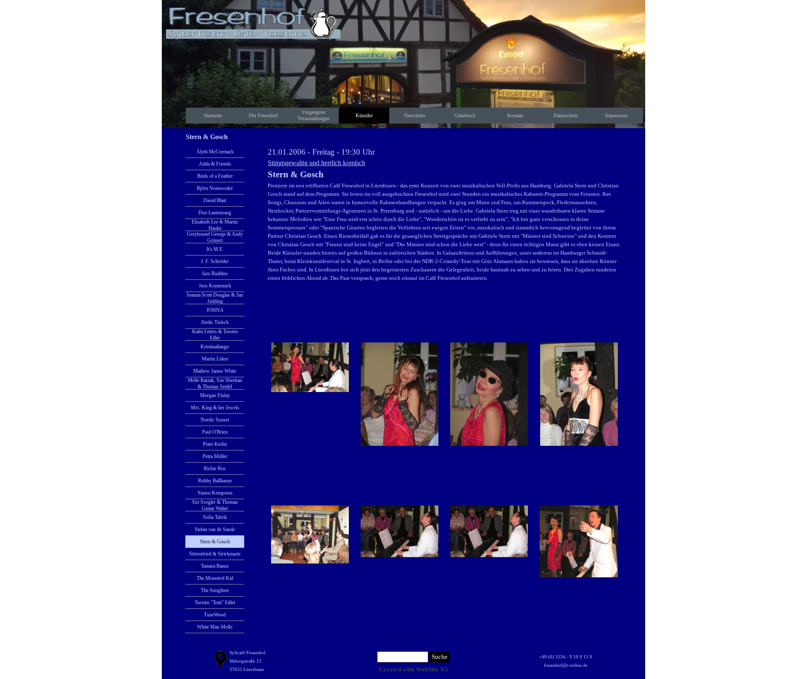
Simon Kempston (215, 493)
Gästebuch (464, 115)
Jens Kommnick (215, 286)
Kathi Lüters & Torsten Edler (215, 335)
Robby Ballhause (215, 481)
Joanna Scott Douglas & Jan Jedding (215, 298)
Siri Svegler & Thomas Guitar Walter (215, 505)
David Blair (215, 200)
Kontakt (515, 115)
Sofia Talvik (215, 517)
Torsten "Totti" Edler (215, 602)
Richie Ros (215, 468)
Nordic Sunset (214, 420)
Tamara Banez (215, 566)
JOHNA (215, 310)
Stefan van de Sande (215, 529)
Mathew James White (214, 371)
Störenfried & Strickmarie (214, 554)
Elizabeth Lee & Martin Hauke (215, 225)
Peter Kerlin (215, 444)
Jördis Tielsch (215, 322)
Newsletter (414, 115)
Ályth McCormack (215, 152)
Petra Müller (215, 456)
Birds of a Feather (215, 176)
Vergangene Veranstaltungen (314, 115)
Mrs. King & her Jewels (215, 408)
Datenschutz (566, 115)
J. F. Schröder (215, 261)
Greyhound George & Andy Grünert (215, 237)
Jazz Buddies (215, 273)
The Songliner (215, 590)
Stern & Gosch (215, 542)
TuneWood (215, 615)
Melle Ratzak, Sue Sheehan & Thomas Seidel (215, 383)
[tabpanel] (444, 214)
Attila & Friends (215, 164)
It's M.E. (215, 249)
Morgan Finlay (215, 395)
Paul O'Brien (215, 432)
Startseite (213, 115)
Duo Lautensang (214, 213)
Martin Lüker (215, 359)
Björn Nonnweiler (215, 188)
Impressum (616, 115)
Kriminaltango (214, 347)
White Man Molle (214, 627)
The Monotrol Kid (215, 578)
